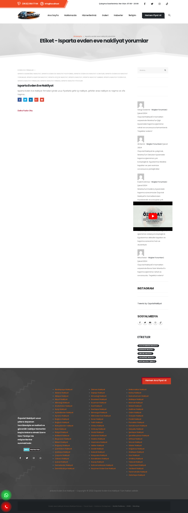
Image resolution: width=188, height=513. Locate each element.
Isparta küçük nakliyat (58, 77)
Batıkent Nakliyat (62, 435)
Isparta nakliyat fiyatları (72, 81)
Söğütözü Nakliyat (136, 449)
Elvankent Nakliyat (99, 399)
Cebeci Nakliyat (62, 458)
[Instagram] (159, 3)
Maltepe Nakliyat (136, 399)
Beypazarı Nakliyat (63, 439)
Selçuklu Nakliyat (136, 429)
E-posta (42, 100)
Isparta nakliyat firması (50, 81)
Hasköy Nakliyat (98, 439)
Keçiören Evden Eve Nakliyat (103, 468)
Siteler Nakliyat (135, 445)
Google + (36, 100)
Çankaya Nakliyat (62, 452)
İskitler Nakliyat (97, 445)
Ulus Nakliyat (134, 455)
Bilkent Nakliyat (61, 442)
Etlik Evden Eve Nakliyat (101, 416)
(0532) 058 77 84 (30, 3)
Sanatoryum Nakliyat (138, 426)
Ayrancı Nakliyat (62, 416)
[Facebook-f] (20, 458)
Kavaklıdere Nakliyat (100, 458)
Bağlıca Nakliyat (62, 419)
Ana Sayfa (53, 15)
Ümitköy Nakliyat (136, 458)
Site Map (136, 506)
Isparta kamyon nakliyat (37, 77)
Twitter (25, 100)
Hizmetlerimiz (89, 15)
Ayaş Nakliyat (60, 409)
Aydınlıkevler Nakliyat (64, 412)
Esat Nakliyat (96, 406)
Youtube (150, 323)
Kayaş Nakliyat (97, 462)
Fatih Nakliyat (97, 422)
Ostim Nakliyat (135, 412)
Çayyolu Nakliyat (62, 455)
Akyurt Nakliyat (61, 399)
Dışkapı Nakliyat (98, 393)
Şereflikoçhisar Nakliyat (139, 435)
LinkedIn (31, 100)
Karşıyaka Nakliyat (99, 455)
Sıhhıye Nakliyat (135, 439)
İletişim (132, 15)
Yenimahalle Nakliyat (138, 472)
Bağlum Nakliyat (62, 422)
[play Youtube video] (152, 216)
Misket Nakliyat (135, 406)
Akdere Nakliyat (62, 393)
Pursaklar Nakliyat (136, 422)
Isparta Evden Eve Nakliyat (35, 86)
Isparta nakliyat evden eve (115, 77)
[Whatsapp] (40, 458)
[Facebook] (144, 3)
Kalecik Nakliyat (98, 452)
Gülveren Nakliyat (99, 435)
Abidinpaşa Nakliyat (63, 389)
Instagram (155, 323)
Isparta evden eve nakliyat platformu (57, 74)
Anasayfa (77, 36)
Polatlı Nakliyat (135, 419)
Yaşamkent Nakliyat (137, 465)
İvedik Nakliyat (97, 449)
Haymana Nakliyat (99, 442)
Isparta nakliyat (75, 77)
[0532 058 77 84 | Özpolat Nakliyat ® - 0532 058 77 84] (29, 15)
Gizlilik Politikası (119, 506)
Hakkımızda (70, 15)
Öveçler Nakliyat (136, 416)
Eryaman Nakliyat (98, 402)
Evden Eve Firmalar (26, 70)
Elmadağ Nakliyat (98, 396)
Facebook (20, 100)
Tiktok (161, 323)
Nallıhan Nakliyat (136, 409)
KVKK (129, 506)
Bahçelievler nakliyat (64, 426)
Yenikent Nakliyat (136, 468)
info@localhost (52, 3)
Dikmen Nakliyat (98, 389)
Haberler (118, 15)
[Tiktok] (167, 3)
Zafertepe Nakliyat (137, 475)
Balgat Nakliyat (61, 432)
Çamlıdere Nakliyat (63, 449)
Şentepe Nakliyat (136, 432)
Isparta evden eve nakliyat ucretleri (89, 74)
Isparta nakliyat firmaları (29, 81)
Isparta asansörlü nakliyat (29, 74)
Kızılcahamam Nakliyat (139, 396)
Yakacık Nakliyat (136, 462)
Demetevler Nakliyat (64, 465)
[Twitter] (152, 3)
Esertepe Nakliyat (98, 409)
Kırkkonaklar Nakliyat (137, 389)
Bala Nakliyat (60, 429)
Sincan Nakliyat (135, 442)
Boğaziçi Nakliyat (62, 445)
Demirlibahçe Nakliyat (64, 468)
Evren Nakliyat (97, 419)
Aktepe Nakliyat (61, 396)
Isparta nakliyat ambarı (93, 77)
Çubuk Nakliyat (61, 462)
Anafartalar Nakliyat (63, 406)
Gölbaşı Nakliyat (98, 429)
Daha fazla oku (25, 110)
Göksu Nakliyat (97, 426)
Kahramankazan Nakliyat (102, 465)
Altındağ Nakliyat (62, 402)
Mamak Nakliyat (136, 402)
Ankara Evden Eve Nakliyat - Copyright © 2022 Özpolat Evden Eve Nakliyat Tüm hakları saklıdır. (94, 490)
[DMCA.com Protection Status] (32, 449)
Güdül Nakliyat (97, 432)
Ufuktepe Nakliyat (136, 452)
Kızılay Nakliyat (135, 393)
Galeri (105, 15)
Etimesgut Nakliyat (99, 412)
